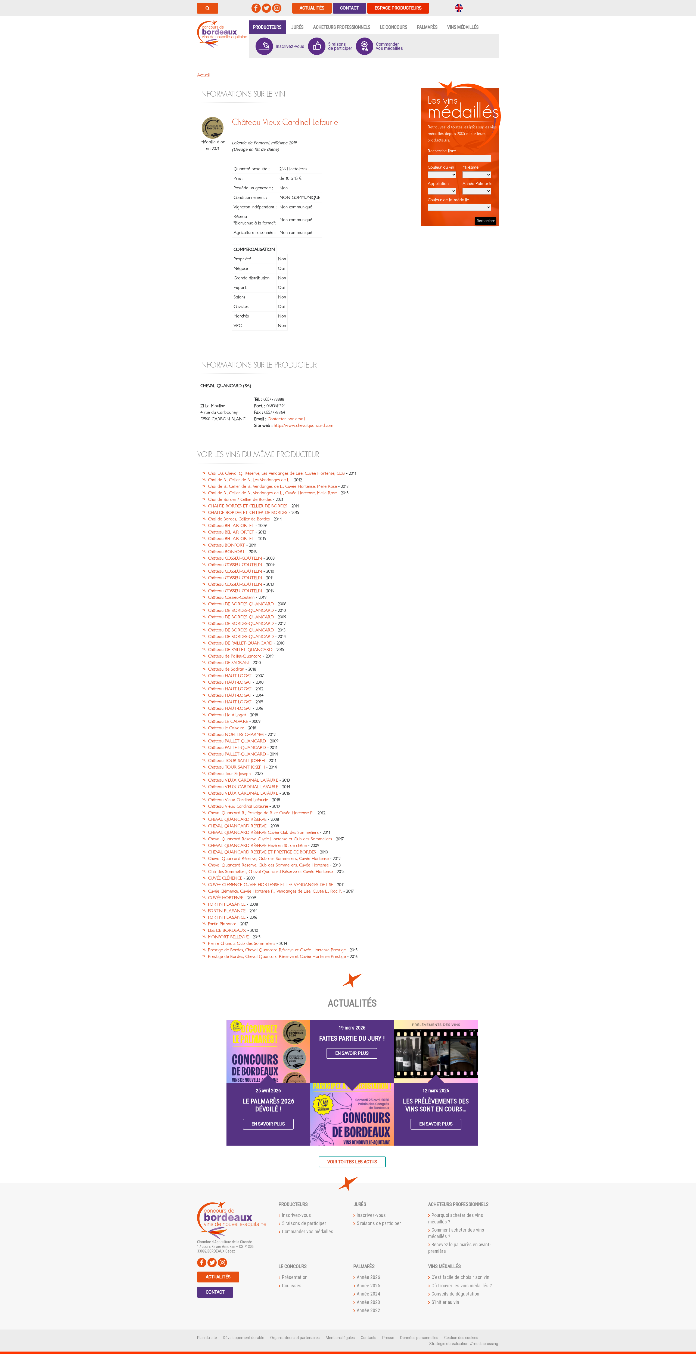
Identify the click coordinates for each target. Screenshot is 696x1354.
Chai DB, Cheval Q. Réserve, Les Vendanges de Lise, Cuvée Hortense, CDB (276, 473)
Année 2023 (368, 1302)
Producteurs (267, 27)
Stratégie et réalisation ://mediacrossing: (464, 1343)
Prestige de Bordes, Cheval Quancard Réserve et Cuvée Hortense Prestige (277, 950)
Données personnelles (419, 1338)
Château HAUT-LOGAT (229, 676)
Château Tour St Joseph (229, 774)
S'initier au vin (445, 1302)
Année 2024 (368, 1294)
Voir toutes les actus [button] (352, 1161)
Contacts (368, 1338)
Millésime (470, 167)
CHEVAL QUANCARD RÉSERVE (237, 819)
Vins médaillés (462, 27)
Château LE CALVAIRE (228, 721)
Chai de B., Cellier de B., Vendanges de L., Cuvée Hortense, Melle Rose (272, 486)
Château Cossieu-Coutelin (231, 597)
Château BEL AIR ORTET (231, 525)
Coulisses (292, 1285)
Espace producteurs (398, 8)
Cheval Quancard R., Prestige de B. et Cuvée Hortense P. (260, 813)
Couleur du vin (441, 167)
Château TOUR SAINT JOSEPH (236, 760)
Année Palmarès (477, 183)
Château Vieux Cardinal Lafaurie (238, 800)
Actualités (312, 8)
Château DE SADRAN (228, 663)
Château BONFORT (226, 545)
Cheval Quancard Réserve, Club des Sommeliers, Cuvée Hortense (268, 858)
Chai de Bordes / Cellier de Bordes (240, 499)
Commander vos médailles (307, 1231)
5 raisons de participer (304, 1223)
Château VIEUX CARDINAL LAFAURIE (243, 780)
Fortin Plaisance (222, 924)
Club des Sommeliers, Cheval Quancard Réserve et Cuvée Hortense (270, 871)
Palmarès (427, 27)
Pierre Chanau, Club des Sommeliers (241, 943)
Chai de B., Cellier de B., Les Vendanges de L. (249, 480)
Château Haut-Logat (227, 715)
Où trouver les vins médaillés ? (461, 1285)
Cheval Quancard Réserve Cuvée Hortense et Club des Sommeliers (270, 839)
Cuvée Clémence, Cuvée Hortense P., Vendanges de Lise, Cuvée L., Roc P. (275, 891)
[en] (459, 7)
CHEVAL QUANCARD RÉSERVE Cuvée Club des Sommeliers (263, 832)
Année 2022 (368, 1310)
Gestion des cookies (461, 1338)
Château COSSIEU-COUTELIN (235, 558)
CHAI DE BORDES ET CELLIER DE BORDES (247, 506)
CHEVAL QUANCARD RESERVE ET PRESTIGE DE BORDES (262, 852)
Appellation (438, 183)
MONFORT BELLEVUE (228, 937)
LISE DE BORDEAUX (227, 930)
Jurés (297, 27)
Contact (349, 8)
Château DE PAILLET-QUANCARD (240, 643)
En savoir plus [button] (268, 1124)
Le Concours (393, 27)
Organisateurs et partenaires (295, 1338)
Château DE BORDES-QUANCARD (241, 604)
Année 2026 (368, 1277)
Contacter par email (286, 419)
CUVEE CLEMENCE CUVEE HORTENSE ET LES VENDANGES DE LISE (270, 885)
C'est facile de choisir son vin (460, 1277)
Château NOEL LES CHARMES (236, 734)
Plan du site (207, 1338)
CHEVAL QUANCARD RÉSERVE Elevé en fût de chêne (257, 845)
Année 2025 (368, 1285)
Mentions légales (340, 1338)
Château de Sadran (226, 669)
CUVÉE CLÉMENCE (225, 878)
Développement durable (243, 1338)
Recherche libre (442, 151)
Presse (388, 1338)
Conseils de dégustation (455, 1294)
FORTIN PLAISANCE (227, 904)
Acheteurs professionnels (341, 27)
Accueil (203, 75)
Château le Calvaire (226, 728)
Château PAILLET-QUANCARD (237, 741)
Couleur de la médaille (448, 200)
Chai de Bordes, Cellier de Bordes (239, 519)
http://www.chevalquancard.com (303, 425)
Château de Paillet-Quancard (235, 656)
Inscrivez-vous (296, 1215)
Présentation (294, 1277)
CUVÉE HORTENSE (225, 898)
